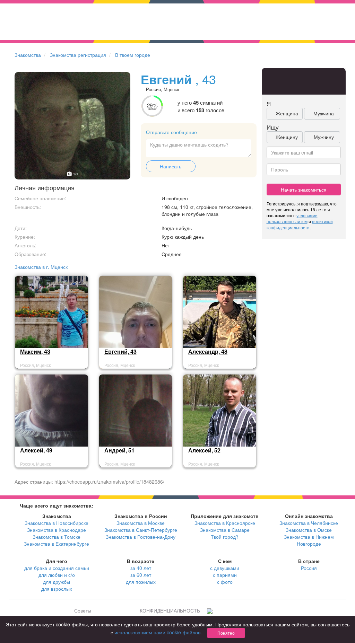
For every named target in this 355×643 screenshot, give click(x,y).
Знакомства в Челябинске (308, 522)
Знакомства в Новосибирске (56, 522)
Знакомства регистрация (78, 54)
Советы (82, 610)
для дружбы (56, 581)
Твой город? (225, 536)
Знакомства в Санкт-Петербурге (140, 529)
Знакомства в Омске (309, 529)
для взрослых (56, 588)
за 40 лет (140, 567)
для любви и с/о (56, 574)
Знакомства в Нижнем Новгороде (309, 540)
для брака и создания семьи (56, 567)
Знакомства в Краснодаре (56, 529)
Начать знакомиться (304, 189)
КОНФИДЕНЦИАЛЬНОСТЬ (170, 610)
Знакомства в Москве (140, 522)
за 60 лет (140, 574)
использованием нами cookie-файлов (157, 632)
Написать (170, 166)
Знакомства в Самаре (225, 529)
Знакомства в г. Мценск (41, 266)
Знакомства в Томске (56, 536)
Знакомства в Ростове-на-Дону (140, 536)
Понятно (226, 633)
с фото (225, 581)
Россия (309, 567)
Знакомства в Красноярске (224, 522)
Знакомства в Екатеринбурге (56, 543)
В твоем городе (132, 54)
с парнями (225, 574)
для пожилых (141, 581)
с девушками (224, 567)
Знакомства (28, 54)
